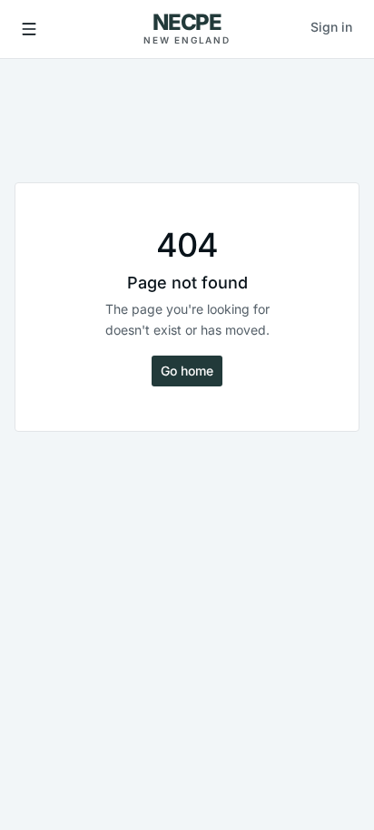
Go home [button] (187, 370)
